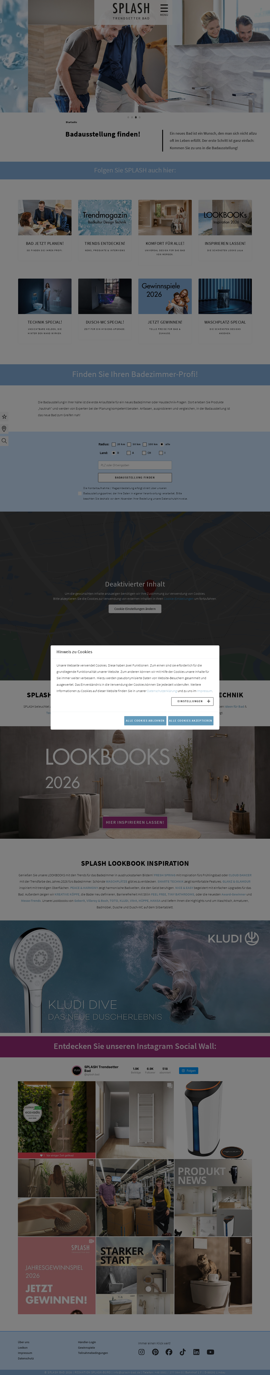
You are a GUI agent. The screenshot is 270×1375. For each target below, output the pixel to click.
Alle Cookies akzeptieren (190, 720)
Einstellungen (190, 701)
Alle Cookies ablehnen (145, 720)
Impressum (204, 691)
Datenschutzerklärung (162, 691)
